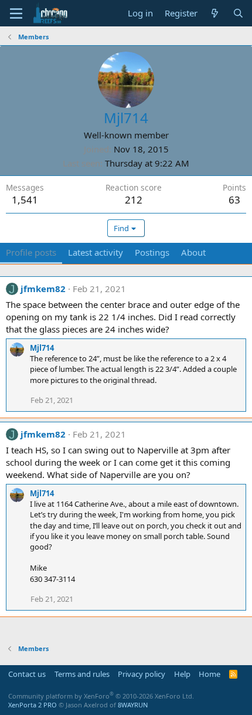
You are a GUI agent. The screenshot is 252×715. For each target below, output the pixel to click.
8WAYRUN (133, 704)
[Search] (238, 13)
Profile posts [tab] (31, 252)
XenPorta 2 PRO (32, 704)
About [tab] (193, 252)
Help (182, 674)
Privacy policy (141, 674)
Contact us (27, 674)
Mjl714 (42, 348)
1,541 (25, 199)
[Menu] (16, 13)
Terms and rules (82, 674)
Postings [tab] (152, 252)
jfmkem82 (43, 288)
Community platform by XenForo (101, 696)
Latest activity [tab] (95, 252)
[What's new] (214, 13)
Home (209, 674)
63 (234, 199)
